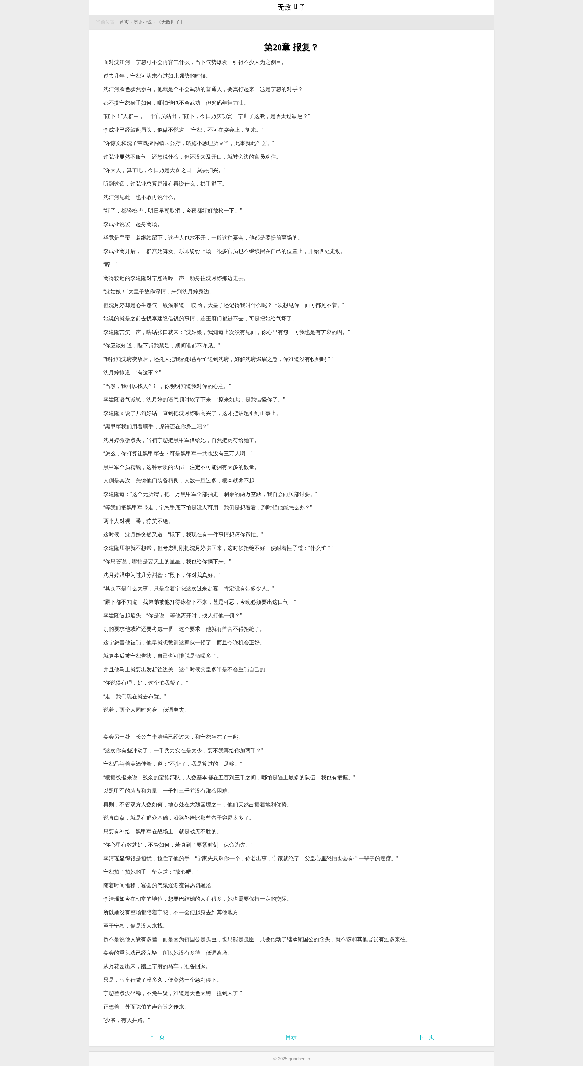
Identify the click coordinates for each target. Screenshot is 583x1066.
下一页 (426, 1037)
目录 (291, 1037)
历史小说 (142, 22)
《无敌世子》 (171, 22)
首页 (124, 22)
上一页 (156, 1037)
